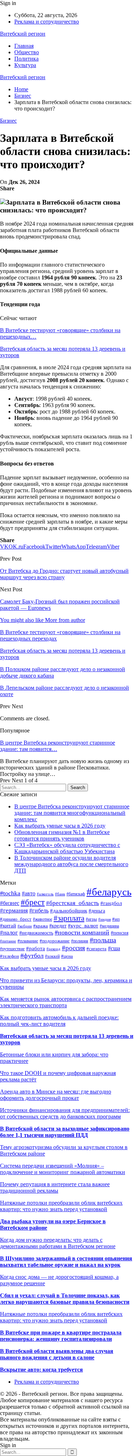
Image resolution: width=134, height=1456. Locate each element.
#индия (104, 919)
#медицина (109, 925)
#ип (116, 919)
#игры (91, 919)
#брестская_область (72, 903)
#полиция (79, 940)
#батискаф (75, 894)
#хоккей (52, 956)
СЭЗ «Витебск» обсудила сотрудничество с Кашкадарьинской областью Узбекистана (67, 848)
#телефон (9, 956)
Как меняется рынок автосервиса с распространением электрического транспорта (65, 1002)
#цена (67, 956)
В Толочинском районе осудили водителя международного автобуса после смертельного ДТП (71, 864)
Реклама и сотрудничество (46, 22)
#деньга (97, 911)
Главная (24, 46)
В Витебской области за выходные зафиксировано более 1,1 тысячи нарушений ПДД (64, 1132)
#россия (73, 948)
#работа (35, 948)
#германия (14, 910)
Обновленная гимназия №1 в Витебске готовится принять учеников (62, 835)
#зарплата (69, 918)
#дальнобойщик (68, 911)
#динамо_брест (15, 919)
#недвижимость (36, 933)
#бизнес (9, 903)
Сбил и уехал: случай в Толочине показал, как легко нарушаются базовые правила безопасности (64, 1298)
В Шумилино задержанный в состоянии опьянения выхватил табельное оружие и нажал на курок (66, 1261)
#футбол (32, 955)
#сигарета (96, 948)
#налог (9, 932)
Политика (26, 59)
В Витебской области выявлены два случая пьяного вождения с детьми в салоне (56, 1354)
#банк (60, 894)
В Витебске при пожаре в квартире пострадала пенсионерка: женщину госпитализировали (60, 1335)
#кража (40, 925)
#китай (8, 925)
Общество (26, 52)
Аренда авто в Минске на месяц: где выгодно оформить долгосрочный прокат (55, 1095)
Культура (25, 65)
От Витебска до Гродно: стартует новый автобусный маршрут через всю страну (64, 574)
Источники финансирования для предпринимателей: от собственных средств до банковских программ (65, 1113)
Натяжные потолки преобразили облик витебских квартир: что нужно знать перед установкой (61, 1206)
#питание (8, 941)
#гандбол (111, 903)
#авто (28, 893)
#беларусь (108, 891)
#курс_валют (83, 925)
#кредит (57, 925)
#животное (42, 919)
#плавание (28, 940)
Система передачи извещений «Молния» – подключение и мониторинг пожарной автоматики (62, 1169)
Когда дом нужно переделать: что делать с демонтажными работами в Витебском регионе (57, 1243)
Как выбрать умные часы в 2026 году (59, 826)
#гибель (39, 910)
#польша (103, 940)
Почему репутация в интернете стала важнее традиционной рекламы (55, 1187)
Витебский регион (22, 34)
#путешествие (12, 948)
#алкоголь (45, 894)
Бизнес (8, 121)
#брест (33, 902)
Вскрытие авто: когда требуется (41, 1370)
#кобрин (25, 926)
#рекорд (53, 949)
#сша (114, 948)
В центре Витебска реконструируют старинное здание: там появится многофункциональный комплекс (71, 812)
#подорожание (55, 940)
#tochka (10, 893)
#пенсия (119, 933)
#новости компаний (82, 932)
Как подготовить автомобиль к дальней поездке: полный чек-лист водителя (59, 1020)
